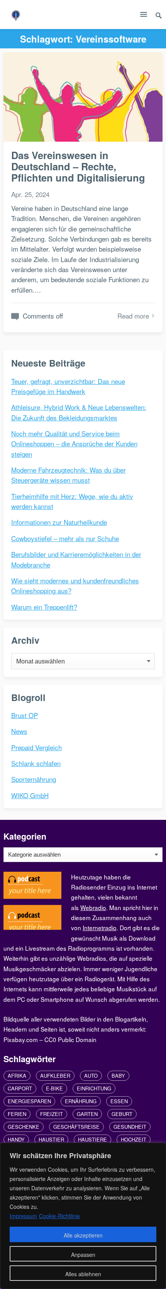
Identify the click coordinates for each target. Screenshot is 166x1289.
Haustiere (92, 1139)
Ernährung (81, 1101)
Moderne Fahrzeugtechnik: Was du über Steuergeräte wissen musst (68, 475)
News (19, 731)
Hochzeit (133, 1139)
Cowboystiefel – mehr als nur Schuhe (65, 538)
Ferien (17, 1114)
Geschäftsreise (76, 1126)
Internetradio (100, 927)
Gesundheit (129, 1126)
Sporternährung (33, 779)
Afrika (17, 1075)
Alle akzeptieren (83, 1235)
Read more (133, 316)
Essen (119, 1101)
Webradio (93, 907)
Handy (16, 1139)
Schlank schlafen (36, 763)
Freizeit (51, 1114)
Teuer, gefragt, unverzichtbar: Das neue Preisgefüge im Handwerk (68, 386)
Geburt (122, 1114)
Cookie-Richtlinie (59, 1216)
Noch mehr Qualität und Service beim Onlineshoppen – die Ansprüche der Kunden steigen (74, 444)
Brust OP (24, 715)
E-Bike (54, 1088)
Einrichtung (94, 1088)
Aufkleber (55, 1075)
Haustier (51, 1139)
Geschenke (23, 1126)
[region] (83, 1216)
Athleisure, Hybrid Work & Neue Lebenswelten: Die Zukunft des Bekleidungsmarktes (78, 412)
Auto (91, 1075)
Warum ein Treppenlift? (44, 607)
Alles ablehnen (83, 1274)
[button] (143, 16)
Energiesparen (29, 1101)
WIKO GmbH (30, 795)
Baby (118, 1075)
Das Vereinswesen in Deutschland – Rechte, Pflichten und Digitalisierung (78, 166)
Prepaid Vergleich (36, 747)
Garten (87, 1114)
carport (20, 1088)
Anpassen (83, 1254)
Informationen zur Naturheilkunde (59, 522)
